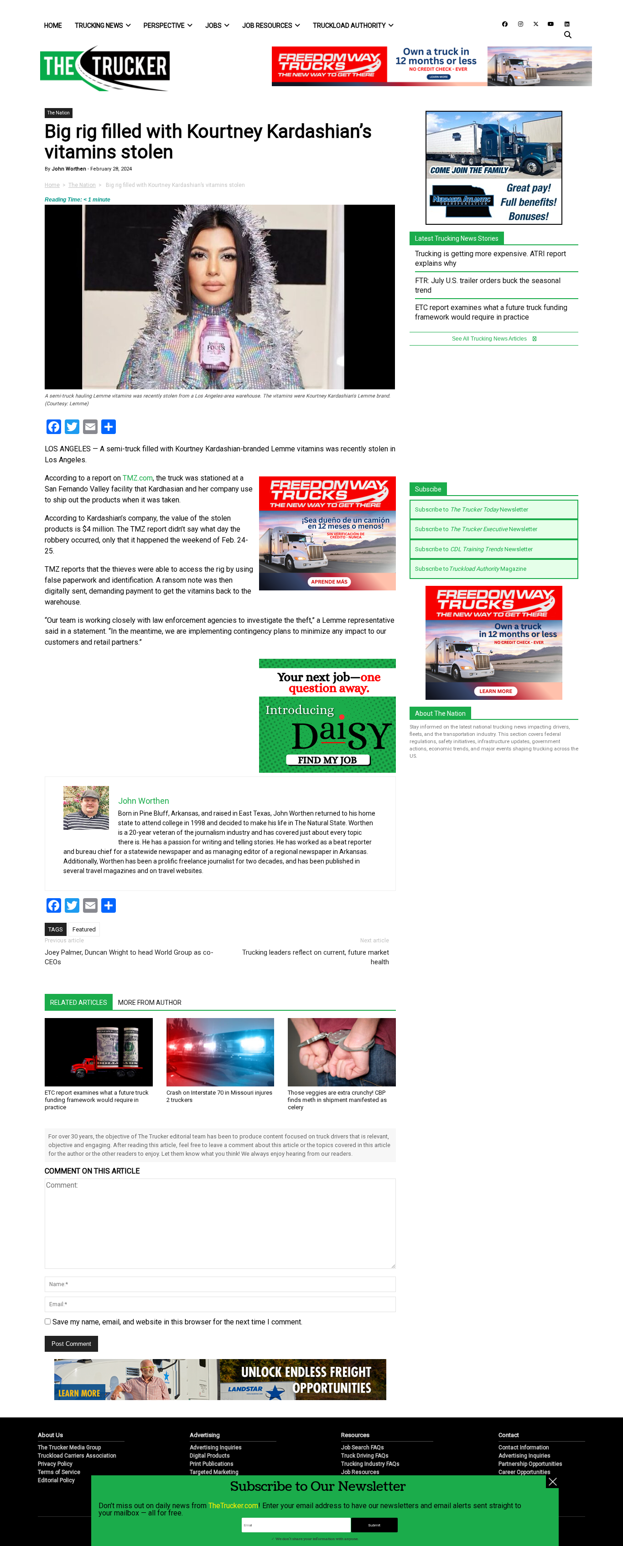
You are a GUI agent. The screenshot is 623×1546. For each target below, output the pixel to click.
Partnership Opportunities (530, 1464)
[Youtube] (548, 23)
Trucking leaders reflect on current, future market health (315, 957)
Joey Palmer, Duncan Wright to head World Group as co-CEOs (129, 957)
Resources (355, 1435)
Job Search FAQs (362, 1447)
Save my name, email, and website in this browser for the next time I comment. (177, 1322)
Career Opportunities (524, 1472)
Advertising (205, 1435)
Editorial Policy (56, 1480)
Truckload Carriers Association (77, 1456)
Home (53, 25)
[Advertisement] (494, 419)
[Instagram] (517, 23)
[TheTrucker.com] (100, 68)
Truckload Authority (349, 25)
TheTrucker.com (233, 1505)
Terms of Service (59, 1472)
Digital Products (210, 1456)
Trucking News (99, 25)
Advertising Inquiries (216, 1447)
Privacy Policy (55, 1464)
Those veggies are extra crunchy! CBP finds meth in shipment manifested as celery (337, 1100)
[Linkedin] (563, 23)
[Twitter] (532, 23)
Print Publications (212, 1464)
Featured (84, 929)
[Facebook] (501, 23)
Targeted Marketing (214, 1472)
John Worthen (68, 169)
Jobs (213, 25)
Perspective (164, 25)
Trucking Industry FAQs (370, 1464)
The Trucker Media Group (69, 1447)
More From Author (150, 1002)
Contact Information (523, 1447)
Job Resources (267, 25)
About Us (50, 1435)
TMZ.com (138, 478)
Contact (508, 1435)
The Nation (58, 112)
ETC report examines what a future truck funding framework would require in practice (97, 1100)
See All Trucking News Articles (490, 339)
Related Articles (78, 1002)
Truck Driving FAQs (365, 1456)
